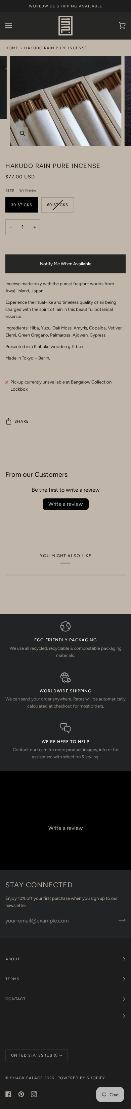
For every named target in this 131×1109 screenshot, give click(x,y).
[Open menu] (15, 25)
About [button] (12, 959)
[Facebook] (8, 1094)
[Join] (117, 920)
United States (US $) (34, 1055)
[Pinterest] (21, 1094)
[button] (65, 1016)
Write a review (65, 504)
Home (11, 48)
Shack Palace (26, 1078)
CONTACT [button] (15, 998)
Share (21, 421)
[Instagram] (34, 1094)
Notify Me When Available (65, 263)
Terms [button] (12, 979)
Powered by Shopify (81, 1078)
